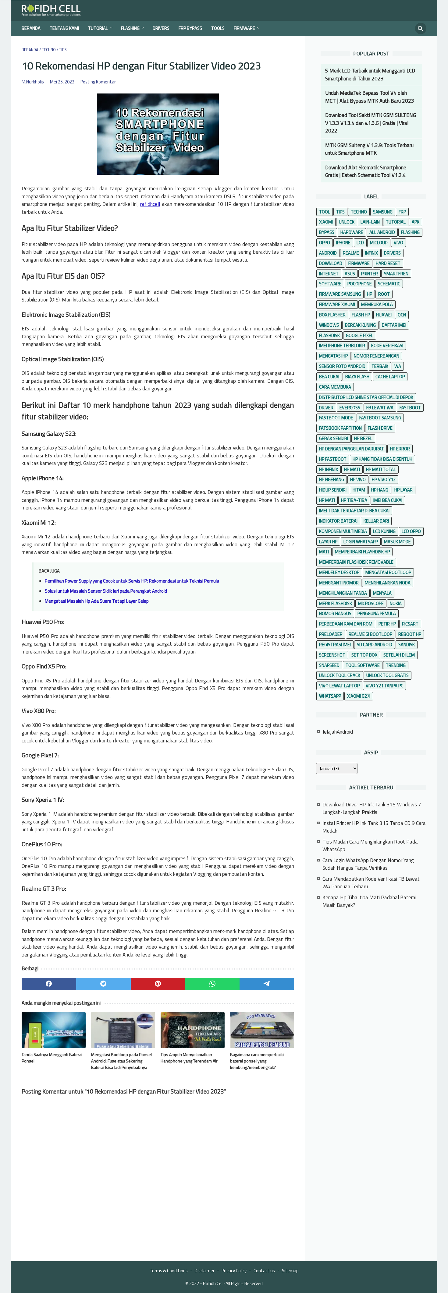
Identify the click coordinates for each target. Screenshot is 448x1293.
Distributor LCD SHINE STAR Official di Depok (366, 397)
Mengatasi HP (333, 355)
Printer (369, 273)
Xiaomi (326, 221)
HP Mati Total (381, 469)
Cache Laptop (390, 376)
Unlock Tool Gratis (387, 675)
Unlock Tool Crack (339, 675)
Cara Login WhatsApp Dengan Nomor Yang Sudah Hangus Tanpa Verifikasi (368, 864)
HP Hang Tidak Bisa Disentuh (382, 459)
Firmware (244, 28)
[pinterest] (158, 984)
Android (328, 252)
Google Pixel (359, 335)
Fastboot (410, 407)
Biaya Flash (357, 376)
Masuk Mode (397, 541)
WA (397, 366)
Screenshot (332, 654)
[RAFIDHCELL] (55, 10)
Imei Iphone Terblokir (342, 345)
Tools (218, 28)
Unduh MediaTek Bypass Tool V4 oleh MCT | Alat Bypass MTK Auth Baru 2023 (369, 97)
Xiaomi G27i (358, 695)
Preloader (331, 634)
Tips (340, 211)
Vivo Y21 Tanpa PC (384, 685)
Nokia (396, 603)
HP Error (400, 448)
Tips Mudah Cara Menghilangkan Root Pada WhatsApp (370, 846)
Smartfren (396, 273)
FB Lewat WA (379, 407)
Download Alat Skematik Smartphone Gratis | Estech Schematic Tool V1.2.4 (365, 171)
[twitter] (103, 984)
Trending (396, 665)
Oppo (324, 242)
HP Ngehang (331, 479)
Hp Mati (327, 500)
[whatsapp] (212, 984)
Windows (329, 325)
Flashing (130, 28)
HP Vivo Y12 (384, 479)
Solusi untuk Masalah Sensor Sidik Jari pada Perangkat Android (106, 590)
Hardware (351, 232)
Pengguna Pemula (376, 613)
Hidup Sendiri (333, 489)
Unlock (346, 221)
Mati (324, 551)
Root (384, 294)
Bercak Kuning (360, 325)
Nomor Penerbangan (376, 355)
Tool (324, 211)
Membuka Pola (377, 304)
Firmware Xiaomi (337, 304)
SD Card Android (374, 644)
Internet (329, 273)
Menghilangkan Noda (388, 582)
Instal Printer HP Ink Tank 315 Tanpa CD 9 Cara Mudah (374, 827)
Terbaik (380, 366)
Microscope (371, 603)
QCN (402, 314)
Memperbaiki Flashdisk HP (362, 551)
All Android (382, 232)
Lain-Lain (370, 221)
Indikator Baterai (338, 520)
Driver (326, 407)
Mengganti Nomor (339, 582)
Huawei (384, 314)
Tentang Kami (64, 28)
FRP (402, 211)
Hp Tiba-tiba (354, 500)
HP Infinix (328, 469)
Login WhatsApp (360, 541)
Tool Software (363, 665)
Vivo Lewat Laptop (339, 685)
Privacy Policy (234, 1270)
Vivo (398, 242)
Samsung (383, 211)
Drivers (161, 28)
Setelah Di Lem (399, 654)
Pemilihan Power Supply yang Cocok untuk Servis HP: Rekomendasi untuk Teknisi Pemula (132, 580)
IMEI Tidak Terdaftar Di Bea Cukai (354, 510)
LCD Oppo (411, 531)
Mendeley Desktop (339, 572)
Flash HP (361, 314)
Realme (351, 252)
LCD (360, 242)
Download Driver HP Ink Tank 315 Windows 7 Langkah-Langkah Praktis (371, 808)
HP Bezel (363, 438)
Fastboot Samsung (380, 417)
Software (330, 283)
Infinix (371, 252)
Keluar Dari (376, 520)
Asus (350, 273)
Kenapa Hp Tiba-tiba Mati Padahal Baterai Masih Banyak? (369, 901)
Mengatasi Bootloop (388, 572)
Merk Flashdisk (335, 603)
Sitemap (290, 1270)
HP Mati (352, 469)
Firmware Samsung (340, 294)
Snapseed (329, 665)
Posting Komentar (98, 81)
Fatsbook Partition (340, 428)
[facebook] (49, 984)
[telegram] (267, 984)
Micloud (379, 242)
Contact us (264, 1270)
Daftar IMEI (394, 325)
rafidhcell (150, 204)
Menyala (382, 593)
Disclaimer (205, 1270)
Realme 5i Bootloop (370, 634)
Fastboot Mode (336, 417)
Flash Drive (380, 428)
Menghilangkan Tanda (343, 593)
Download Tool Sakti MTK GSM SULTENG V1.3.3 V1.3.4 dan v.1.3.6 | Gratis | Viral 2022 (370, 123)
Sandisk (406, 644)
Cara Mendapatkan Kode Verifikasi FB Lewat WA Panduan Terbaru (371, 883)
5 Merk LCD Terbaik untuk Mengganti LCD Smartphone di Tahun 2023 (370, 75)
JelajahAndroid (337, 732)
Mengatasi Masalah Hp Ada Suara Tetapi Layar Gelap (97, 600)
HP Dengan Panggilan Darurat (351, 448)
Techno (359, 211)
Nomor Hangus (335, 613)
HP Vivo (358, 479)
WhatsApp (330, 695)
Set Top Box (364, 654)
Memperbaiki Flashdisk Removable (356, 561)
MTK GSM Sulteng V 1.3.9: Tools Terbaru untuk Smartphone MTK (369, 149)
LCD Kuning (384, 531)
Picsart (410, 623)
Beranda (31, 28)
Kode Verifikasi (387, 345)
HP (369, 294)
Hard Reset (388, 263)
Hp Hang (379, 489)
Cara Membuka (335, 386)
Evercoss (350, 407)
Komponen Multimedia (343, 531)
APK (415, 221)
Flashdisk (329, 335)
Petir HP (387, 623)
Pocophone (359, 283)
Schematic (389, 283)
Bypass (326, 232)
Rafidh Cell (213, 1283)
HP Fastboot (333, 459)
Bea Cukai (329, 376)
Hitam (359, 489)
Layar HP (328, 541)
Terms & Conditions (169, 1270)
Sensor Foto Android (342, 366)
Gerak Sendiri (333, 438)
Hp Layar (403, 489)
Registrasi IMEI (335, 644)
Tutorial (98, 28)
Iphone (343, 242)
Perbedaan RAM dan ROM (345, 623)
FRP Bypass (190, 28)
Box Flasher (332, 314)
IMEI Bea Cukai (387, 500)
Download (330, 263)
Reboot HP (409, 634)
